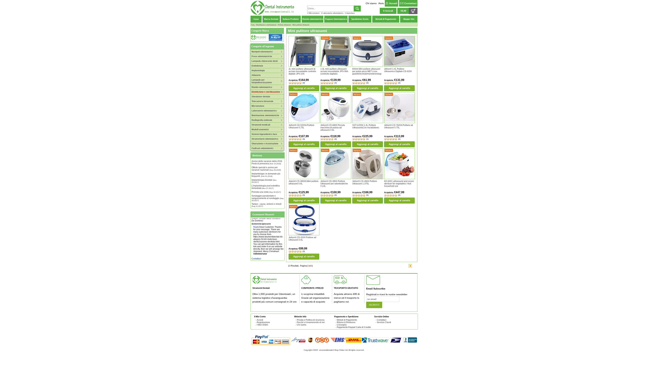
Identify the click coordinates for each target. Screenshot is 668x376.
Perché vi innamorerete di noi (311, 322)
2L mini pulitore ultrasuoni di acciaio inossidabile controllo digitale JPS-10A (302, 71)
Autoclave (350, 13)
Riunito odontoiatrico (312, 19)
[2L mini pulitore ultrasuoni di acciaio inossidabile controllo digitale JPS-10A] (304, 51)
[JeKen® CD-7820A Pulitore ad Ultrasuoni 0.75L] (399, 107)
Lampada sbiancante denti (265, 61)
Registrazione (263, 322)
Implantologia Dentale (264, 181)
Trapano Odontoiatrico (336, 19)
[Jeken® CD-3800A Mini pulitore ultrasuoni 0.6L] (304, 163)
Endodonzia (257, 66)
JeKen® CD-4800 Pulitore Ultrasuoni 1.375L (364, 182)
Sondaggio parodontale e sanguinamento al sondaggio (268, 198)
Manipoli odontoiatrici (262, 51)
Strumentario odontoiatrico (265, 139)
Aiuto (381, 3)
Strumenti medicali (261, 125)
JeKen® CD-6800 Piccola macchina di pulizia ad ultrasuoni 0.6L (332, 127)
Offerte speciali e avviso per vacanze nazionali (266, 168)
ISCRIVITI (374, 305)
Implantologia (258, 70)
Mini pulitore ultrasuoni (300, 25)
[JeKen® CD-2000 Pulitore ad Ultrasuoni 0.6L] (304, 219)
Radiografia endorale (262, 120)
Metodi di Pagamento (385, 19)
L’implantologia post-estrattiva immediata (266, 187)
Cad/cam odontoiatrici (262, 148)
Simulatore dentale (261, 96)
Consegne (342, 325)
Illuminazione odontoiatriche (265, 115)
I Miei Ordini (262, 325)
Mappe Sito (408, 19)
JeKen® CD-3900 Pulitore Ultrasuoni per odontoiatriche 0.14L (334, 183)
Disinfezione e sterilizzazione (266, 25)
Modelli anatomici (260, 129)
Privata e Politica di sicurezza (310, 320)
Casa (256, 19)
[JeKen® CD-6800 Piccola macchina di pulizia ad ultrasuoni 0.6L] (335, 107)
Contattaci (410, 3)
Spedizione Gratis (360, 19)
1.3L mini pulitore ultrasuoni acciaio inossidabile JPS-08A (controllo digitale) (334, 71)
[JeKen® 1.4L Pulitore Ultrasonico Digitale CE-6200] (399, 51)
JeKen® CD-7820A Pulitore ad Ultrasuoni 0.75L (398, 126)
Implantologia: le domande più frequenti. (266, 175)
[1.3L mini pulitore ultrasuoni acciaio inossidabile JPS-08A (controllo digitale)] (335, 51)
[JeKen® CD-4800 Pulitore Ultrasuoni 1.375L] (367, 163)
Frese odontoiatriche (262, 56)
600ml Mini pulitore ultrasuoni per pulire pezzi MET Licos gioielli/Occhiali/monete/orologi (366, 71)
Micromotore (314, 13)
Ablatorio (256, 75)
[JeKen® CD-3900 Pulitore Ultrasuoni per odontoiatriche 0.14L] (335, 163)
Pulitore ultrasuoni (284, 25)
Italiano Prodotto (291, 19)
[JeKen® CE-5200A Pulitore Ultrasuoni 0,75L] (304, 107)
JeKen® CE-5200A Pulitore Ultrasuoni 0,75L (301, 126)
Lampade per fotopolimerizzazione (262, 81)
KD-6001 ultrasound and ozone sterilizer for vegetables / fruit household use (399, 183)
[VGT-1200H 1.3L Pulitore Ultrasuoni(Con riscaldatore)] (367, 107)
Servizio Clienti (384, 322)
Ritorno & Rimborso (346, 322)
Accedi (393, 3)
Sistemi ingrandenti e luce (264, 134)
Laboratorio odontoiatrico (333, 13)
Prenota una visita (266, 192)
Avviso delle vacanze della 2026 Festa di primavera (267, 162)
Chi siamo (371, 3)
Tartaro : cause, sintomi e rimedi (266, 205)
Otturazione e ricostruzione (265, 143)
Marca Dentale (271, 19)
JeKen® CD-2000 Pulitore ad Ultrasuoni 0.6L (302, 238)
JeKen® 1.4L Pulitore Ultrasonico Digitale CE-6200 (398, 70)
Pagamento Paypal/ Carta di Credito (354, 327)
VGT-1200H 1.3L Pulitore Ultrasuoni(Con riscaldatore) (365, 126)
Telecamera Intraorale (262, 101)
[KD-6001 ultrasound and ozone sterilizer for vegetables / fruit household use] (399, 163)
